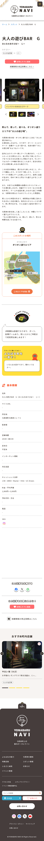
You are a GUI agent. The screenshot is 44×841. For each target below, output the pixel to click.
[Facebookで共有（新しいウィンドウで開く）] (16, 589)
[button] (13, 114)
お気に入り (33, 798)
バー (18, 53)
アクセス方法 (6, 782)
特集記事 (5, 761)
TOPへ (22, 706)
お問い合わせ (22, 806)
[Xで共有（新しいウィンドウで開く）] (22, 589)
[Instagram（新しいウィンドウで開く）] (4, 523)
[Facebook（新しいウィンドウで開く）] (19, 816)
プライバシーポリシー (16, 824)
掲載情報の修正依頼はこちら (21, 66)
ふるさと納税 (7, 766)
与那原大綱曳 (28, 757)
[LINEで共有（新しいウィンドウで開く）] (28, 589)
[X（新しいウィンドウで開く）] (25, 816)
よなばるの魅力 (8, 757)
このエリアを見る (21, 291)
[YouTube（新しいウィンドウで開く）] (30, 816)
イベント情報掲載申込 (9, 786)
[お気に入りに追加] (39, 643)
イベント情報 (7, 771)
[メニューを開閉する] (39, 4)
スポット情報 (28, 761)
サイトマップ (30, 824)
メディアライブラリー (22, 782)
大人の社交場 (7, 53)
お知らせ (26, 766)
